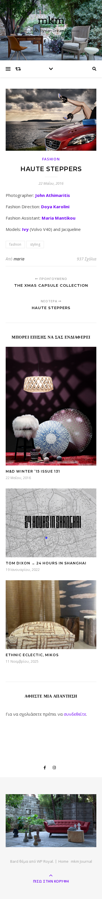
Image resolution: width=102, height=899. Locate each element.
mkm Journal (81, 861)
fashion (51, 159)
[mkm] (51, 820)
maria (19, 259)
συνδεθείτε (75, 714)
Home (63, 861)
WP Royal (45, 861)
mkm (51, 20)
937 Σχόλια (86, 259)
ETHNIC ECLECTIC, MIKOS (32, 655)
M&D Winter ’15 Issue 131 (33, 471)
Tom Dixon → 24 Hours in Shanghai (46, 563)
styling (35, 244)
